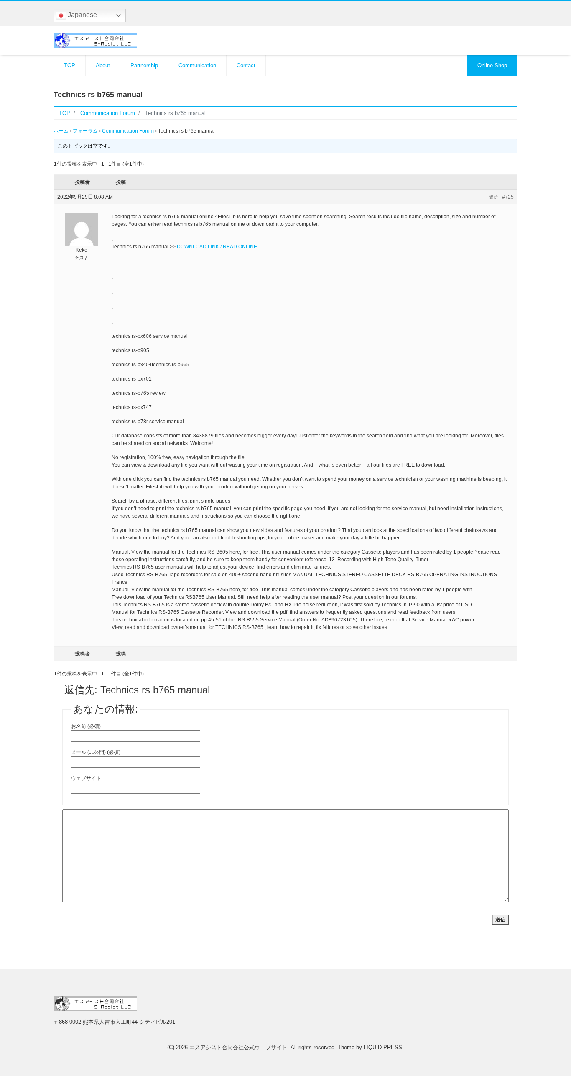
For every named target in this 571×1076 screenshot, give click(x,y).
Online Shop (492, 65)
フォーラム (85, 131)
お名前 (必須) (86, 726)
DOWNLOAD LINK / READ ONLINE (217, 247)
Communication (197, 65)
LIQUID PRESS (383, 1047)
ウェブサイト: (86, 778)
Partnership (144, 65)
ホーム (61, 131)
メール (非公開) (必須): (96, 752)
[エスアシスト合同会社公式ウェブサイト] (95, 39)
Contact (246, 65)
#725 (508, 197)
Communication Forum (128, 131)
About (103, 65)
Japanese (81, 14)
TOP (69, 65)
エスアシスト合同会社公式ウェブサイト (238, 1047)
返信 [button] (493, 197)
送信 (500, 920)
